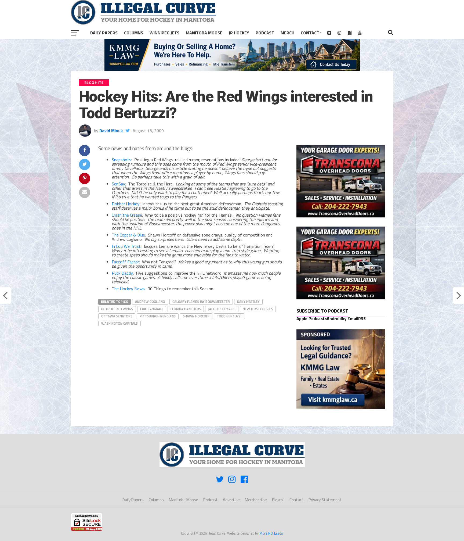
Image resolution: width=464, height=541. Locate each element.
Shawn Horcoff (196, 316)
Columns (133, 33)
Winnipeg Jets (164, 33)
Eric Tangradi (151, 308)
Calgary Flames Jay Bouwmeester (201, 301)
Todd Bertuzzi (229, 316)
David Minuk (111, 130)
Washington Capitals (119, 323)
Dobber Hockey (125, 203)
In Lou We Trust (126, 246)
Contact (310, 33)
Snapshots (121, 159)
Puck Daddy (122, 273)
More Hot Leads (271, 533)
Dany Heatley (248, 301)
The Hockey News (128, 288)
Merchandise (256, 500)
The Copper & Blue (128, 235)
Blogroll (278, 500)
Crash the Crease (127, 215)
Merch (287, 33)
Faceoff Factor (125, 262)
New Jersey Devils (258, 308)
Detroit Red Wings (117, 308)
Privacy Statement (325, 500)
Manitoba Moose (204, 33)
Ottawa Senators (116, 316)
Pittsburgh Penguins (158, 316)
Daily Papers (104, 33)
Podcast (265, 33)
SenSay (118, 184)
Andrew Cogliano (150, 301)
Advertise (231, 500)
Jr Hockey (239, 33)
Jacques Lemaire (221, 308)
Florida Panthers (186, 308)
